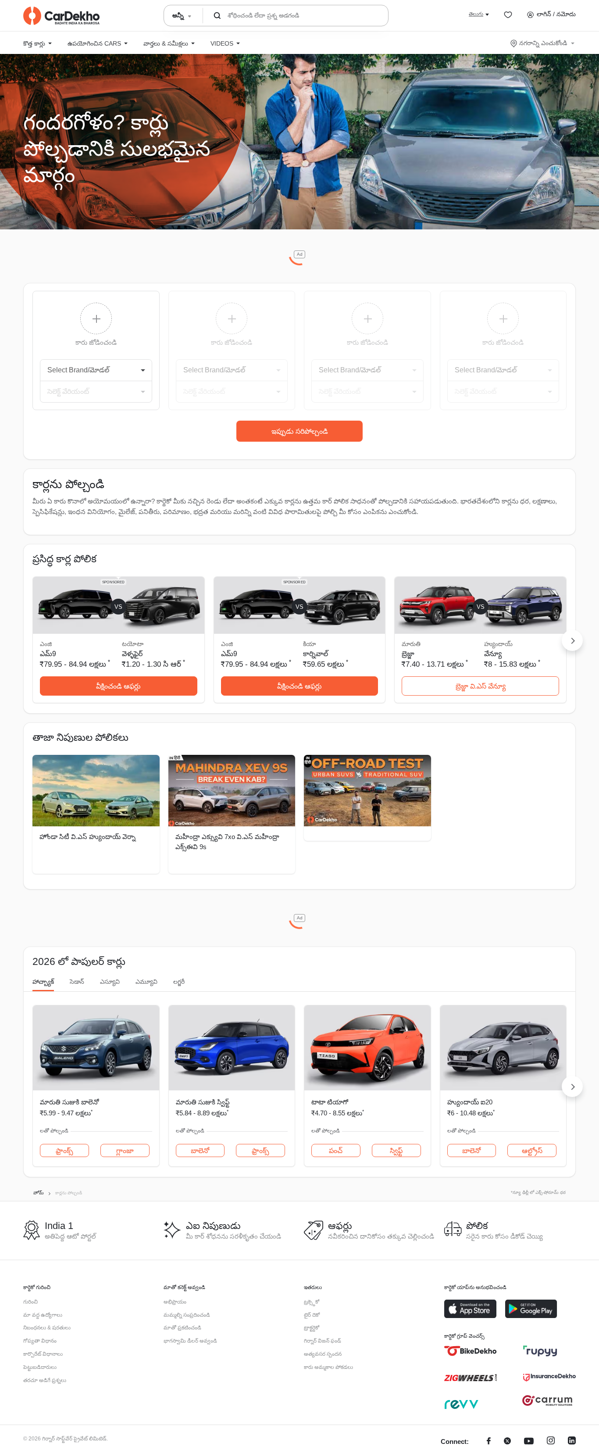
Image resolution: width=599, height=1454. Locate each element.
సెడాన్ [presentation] (77, 981)
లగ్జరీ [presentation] (179, 981)
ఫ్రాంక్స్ (64, 1150)
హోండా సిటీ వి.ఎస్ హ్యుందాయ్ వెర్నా (87, 836)
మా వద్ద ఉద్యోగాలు (42, 1315)
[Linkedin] (572, 1442)
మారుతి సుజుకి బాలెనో (69, 1102)
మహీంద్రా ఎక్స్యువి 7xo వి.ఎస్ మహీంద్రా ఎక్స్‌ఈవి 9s (227, 841)
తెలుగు (476, 14)
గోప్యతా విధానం (40, 1341)
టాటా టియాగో (329, 1102)
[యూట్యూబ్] (529, 1442)
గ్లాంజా (125, 1150)
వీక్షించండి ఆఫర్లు (118, 686)
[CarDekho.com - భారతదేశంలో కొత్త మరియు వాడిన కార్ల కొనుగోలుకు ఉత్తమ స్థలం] (61, 16)
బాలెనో (200, 1150)
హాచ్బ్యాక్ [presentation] (43, 981)
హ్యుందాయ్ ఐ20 (469, 1102)
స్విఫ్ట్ (396, 1150)
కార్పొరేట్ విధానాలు (43, 1354)
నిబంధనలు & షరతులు (47, 1328)
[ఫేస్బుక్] (489, 1442)
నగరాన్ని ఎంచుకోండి (543, 42)
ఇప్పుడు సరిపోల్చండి (299, 431)
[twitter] (507, 1442)
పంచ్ (335, 1150)
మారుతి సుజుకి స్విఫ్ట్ (203, 1102)
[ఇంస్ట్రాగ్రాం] (551, 1442)
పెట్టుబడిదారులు (40, 1367)
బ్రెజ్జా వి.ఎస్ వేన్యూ (481, 686)
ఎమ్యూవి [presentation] (146, 981)
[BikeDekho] (470, 1351)
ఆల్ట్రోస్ (532, 1150)
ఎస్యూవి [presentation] (110, 981)
